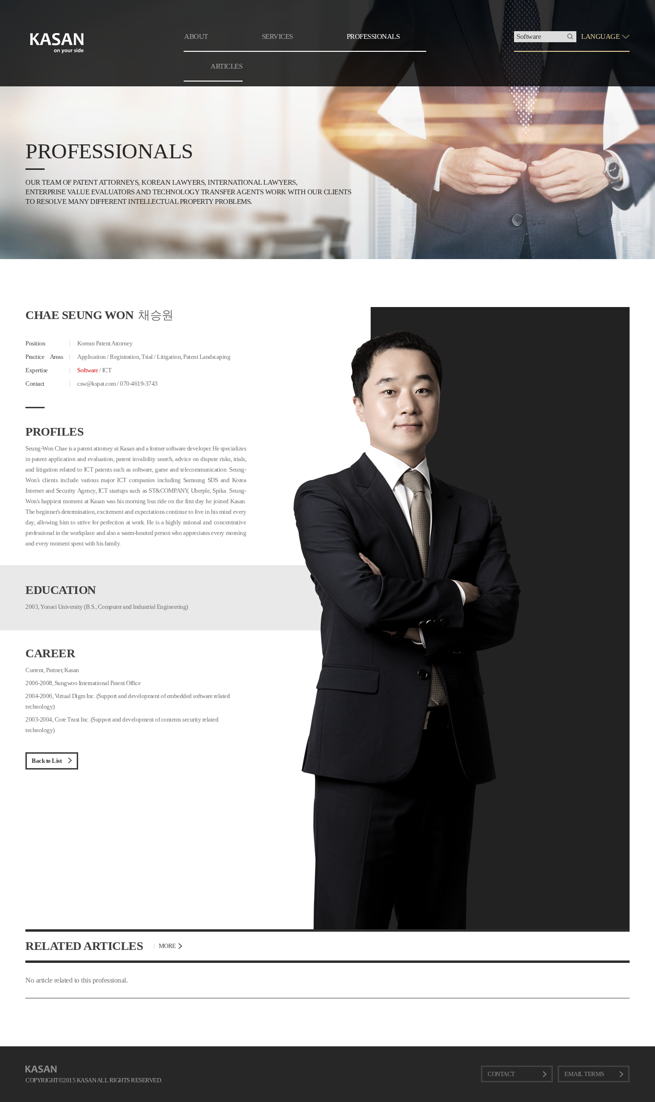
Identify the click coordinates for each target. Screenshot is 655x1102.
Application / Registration (108, 356)
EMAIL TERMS (584, 1074)
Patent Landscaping (206, 356)
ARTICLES (226, 66)
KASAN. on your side (57, 43)
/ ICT (94, 370)
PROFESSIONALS (373, 36)
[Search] (570, 36)
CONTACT (501, 1074)
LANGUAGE (600, 36)
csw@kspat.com (96, 383)
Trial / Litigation (161, 356)
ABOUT (196, 36)
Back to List (46, 760)
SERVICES (277, 36)
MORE (167, 945)
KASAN (41, 1069)
